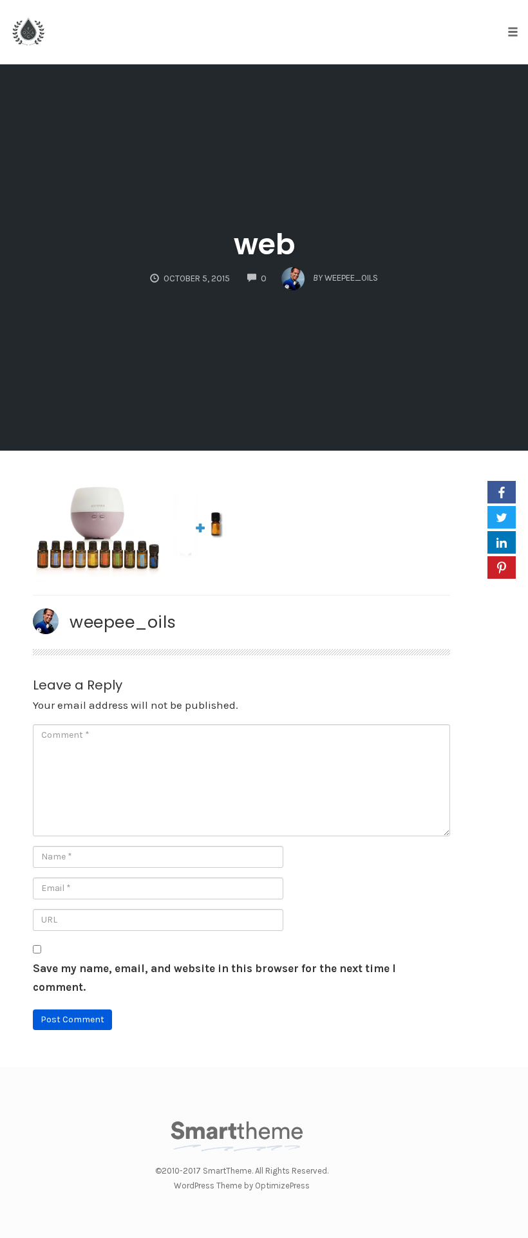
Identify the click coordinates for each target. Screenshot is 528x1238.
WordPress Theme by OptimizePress (242, 1185)
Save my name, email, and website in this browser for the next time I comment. (214, 977)
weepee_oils (123, 621)
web (264, 244)
